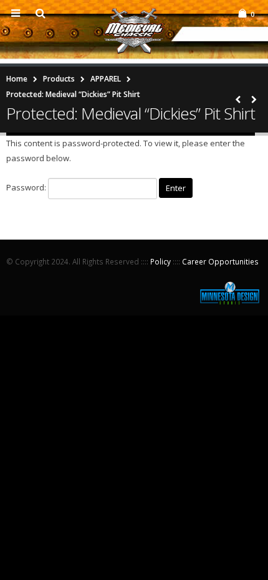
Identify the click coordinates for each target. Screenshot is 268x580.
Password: (27, 188)
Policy (160, 261)
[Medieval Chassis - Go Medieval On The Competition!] (134, 31)
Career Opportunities (220, 261)
